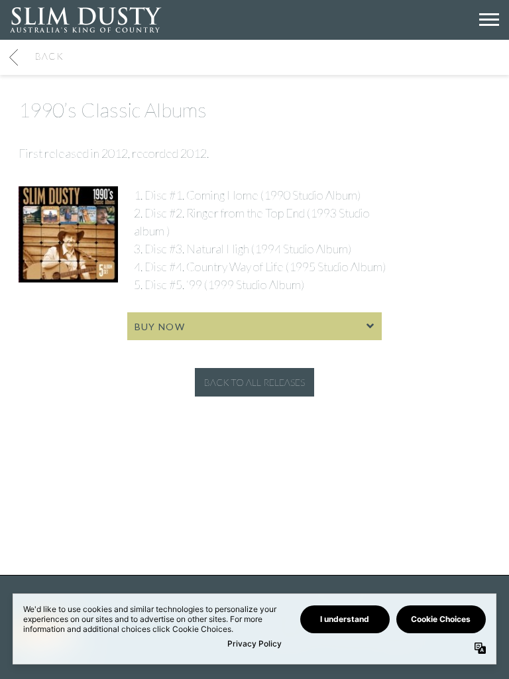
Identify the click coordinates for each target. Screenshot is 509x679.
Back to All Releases (254, 382)
